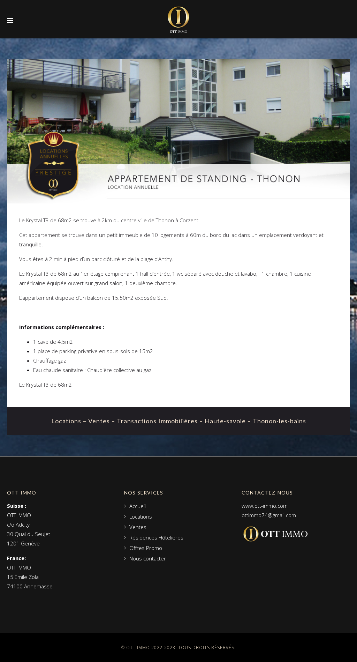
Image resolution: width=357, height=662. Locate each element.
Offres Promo (145, 547)
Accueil (137, 506)
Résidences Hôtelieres (156, 537)
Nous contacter (147, 558)
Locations (140, 516)
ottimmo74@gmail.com (269, 515)
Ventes (137, 526)
